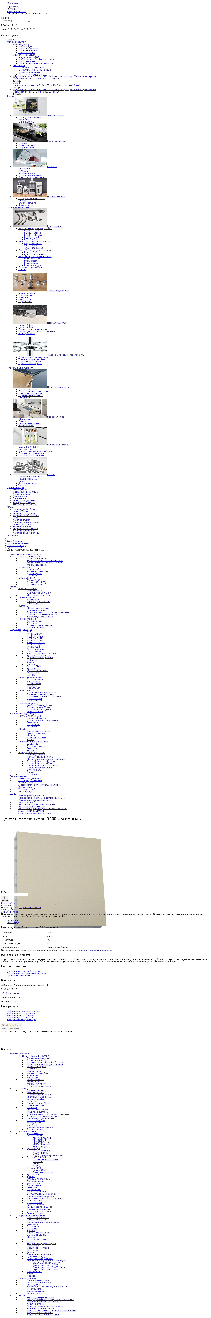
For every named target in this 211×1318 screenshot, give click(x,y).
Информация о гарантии (21, 1013)
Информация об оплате (20, 1017)
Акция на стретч (22, 520)
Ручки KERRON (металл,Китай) (35, 229)
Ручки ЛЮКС (30, 252)
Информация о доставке (20, 1015)
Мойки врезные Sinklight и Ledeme (36, 59)
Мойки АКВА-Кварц (28, 48)
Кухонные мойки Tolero (39, 584)
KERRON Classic (32, 233)
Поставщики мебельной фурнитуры (26, 973)
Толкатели (24, 398)
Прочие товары (15, 488)
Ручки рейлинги (32, 259)
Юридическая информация (21, 1020)
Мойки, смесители (17, 42)
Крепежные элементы (30, 477)
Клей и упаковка (21, 494)
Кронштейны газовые (30, 393)
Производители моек (18, 975)
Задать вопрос (9, 912)
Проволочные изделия (30, 364)
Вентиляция (19, 498)
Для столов (24, 299)
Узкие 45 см (24, 120)
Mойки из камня (21, 44)
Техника (11, 96)
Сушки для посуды (28, 447)
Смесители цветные (29, 72)
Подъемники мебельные (30, 396)
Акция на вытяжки (22, 526)
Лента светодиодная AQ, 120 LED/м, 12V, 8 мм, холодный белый (46, 85)
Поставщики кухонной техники (24, 971)
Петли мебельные (27, 389)
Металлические (26, 293)
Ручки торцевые (32, 265)
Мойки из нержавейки (24, 55)
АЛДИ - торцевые (33, 248)
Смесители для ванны (30, 74)
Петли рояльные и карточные (34, 391)
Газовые (22, 143)
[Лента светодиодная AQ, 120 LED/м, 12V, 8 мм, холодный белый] (16, 83)
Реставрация (20, 496)
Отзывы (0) (13, 923)
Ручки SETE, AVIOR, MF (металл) (35, 257)
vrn (5, 18)
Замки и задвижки (27, 483)
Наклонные (24, 169)
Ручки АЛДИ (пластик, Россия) (34, 241)
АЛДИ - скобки (31, 246)
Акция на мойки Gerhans (25, 528)
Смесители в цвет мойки (31, 68)
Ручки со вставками (35, 254)
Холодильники (25, 205)
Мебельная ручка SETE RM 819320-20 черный (36, 79)
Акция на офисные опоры (26, 533)
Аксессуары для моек (24, 500)
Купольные (24, 171)
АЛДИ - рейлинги (33, 244)
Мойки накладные (28, 61)
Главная (11, 40)
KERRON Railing (32, 239)
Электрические (26, 145)
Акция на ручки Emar (24, 531)
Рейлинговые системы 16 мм (33, 357)
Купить (5, 901)
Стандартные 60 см (29, 117)
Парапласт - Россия (30, 908)
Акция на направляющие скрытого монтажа (26, 523)
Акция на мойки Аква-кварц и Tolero (24, 510)
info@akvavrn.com (16, 11)
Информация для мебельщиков (23, 1011)
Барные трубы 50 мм (29, 361)
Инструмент (20, 490)
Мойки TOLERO (26, 53)
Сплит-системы (27, 203)
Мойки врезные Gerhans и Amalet (36, 63)
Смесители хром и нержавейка (34, 70)
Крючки (22, 269)
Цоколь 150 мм (25, 327)
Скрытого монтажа (29, 423)
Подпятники (25, 302)
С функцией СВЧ (27, 122)
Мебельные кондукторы (25, 492)
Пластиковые (25, 295)
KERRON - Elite (31, 231)
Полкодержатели (27, 479)
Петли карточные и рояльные (43, 1222)
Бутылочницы (25, 449)
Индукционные (26, 147)
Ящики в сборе (26, 426)
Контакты (13, 535)
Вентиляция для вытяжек (32, 177)
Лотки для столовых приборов (35, 451)
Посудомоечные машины (31, 199)
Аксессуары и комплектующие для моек (39, 785)
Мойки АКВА (25, 46)
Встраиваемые (26, 173)
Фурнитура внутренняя (20, 368)
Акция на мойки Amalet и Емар (34, 813)
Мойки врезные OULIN (30, 57)
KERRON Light (31, 237)
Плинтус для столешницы (32, 329)
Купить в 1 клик (9, 903)
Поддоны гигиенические (31, 453)
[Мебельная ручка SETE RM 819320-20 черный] (54, 76)
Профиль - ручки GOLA (30, 267)
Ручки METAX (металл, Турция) (34, 250)
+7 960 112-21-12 (14, 9)
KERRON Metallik (33, 235)
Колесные (23, 297)
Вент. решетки (26, 334)
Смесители (19, 66)
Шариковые (24, 419)
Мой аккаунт (14, 3)
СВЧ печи (23, 201)
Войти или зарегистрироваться (96, 950)
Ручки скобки (31, 261)
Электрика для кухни (24, 503)
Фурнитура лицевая (18, 207)
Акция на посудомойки (25, 513)
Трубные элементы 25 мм (31, 359)
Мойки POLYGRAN (27, 50)
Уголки (22, 485)
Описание (12, 920)
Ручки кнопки (31, 263)
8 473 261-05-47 (14, 7)
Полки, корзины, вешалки (31, 455)
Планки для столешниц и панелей (36, 331)
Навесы (22, 481)
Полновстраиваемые (29, 175)
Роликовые (24, 421)
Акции (10, 507)
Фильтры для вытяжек (25, 505)
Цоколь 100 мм (25, 325)
